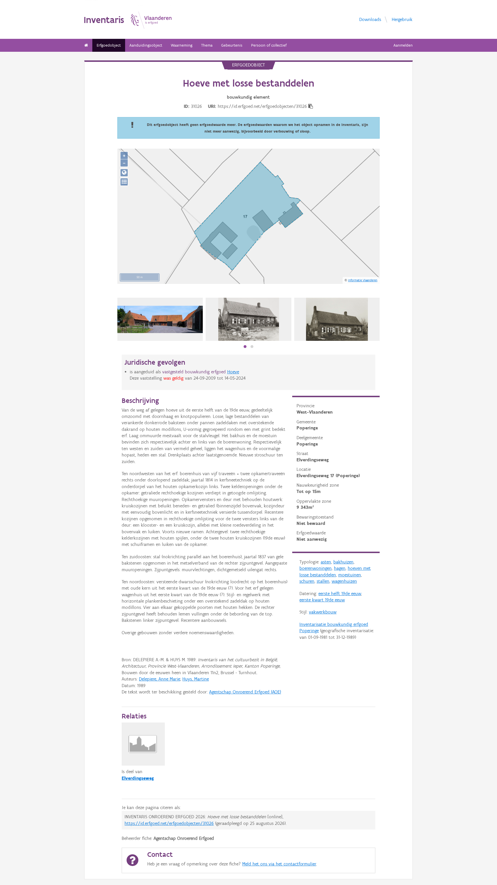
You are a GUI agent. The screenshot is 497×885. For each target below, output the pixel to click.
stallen (323, 581)
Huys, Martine (195, 679)
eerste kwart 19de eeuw (322, 600)
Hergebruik (402, 19)
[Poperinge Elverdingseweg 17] (160, 319)
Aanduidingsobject (145, 45)
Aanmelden (403, 45)
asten (326, 562)
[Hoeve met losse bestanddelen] (248, 319)
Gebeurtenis (231, 45)
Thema (207, 45)
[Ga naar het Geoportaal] (124, 172)
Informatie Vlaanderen (362, 280)
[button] (245, 346)
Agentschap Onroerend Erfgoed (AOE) (245, 692)
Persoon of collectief (268, 45)
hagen (339, 568)
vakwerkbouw (323, 612)
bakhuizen (343, 562)
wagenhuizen (344, 581)
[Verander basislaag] (124, 182)
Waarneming (181, 45)
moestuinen (349, 575)
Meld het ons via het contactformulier (279, 864)
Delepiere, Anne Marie (159, 679)
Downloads (370, 19)
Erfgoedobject (109, 45)
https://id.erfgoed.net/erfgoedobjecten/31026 (169, 823)
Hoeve (233, 371)
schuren (306, 581)
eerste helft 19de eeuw (339, 593)
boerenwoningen (315, 568)
